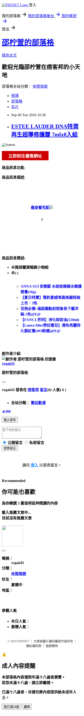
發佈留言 (10, 448)
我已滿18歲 (11, 707)
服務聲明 (52, 646)
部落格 (16, 101)
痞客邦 (33, 390)
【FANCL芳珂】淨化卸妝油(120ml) (50, 320)
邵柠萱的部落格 (28, 42)
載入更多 (10, 420)
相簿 (15, 96)
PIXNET (23, 641)
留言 (43, 390)
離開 (27, 707)
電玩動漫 (38, 403)
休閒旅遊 (40, 86)
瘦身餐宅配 (40, 207)
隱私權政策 (33, 646)
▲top (6, 411)
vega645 (8, 364)
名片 (15, 107)
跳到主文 (9, 55)
